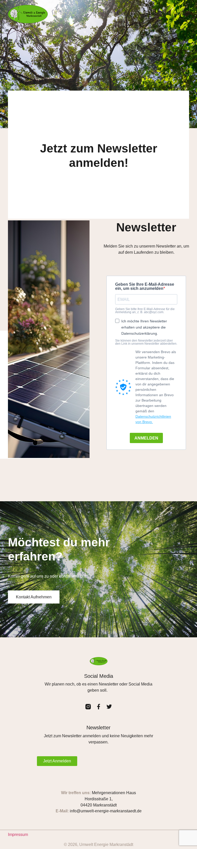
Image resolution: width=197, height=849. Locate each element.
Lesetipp (157, 14)
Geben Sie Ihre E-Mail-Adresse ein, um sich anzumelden (144, 286)
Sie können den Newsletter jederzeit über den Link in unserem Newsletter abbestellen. (146, 342)
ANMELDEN (146, 438)
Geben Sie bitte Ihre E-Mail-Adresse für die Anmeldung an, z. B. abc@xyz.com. (145, 311)
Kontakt (182, 14)
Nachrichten (128, 14)
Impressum (18, 834)
